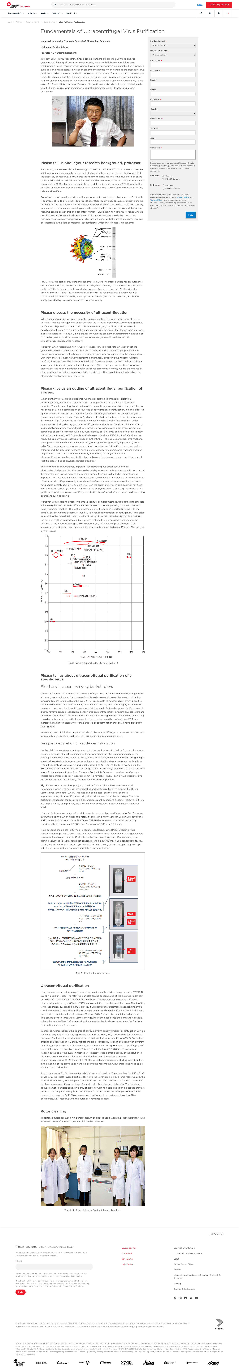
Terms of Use (156, 200)
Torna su (218, 1234)
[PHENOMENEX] (191, 1363)
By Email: (155, 176)
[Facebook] (175, 1298)
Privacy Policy (183, 197)
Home (9, 22)
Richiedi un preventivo (219, 5)
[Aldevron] (62, 1363)
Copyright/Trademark (184, 1248)
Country (154, 109)
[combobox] (113, 4)
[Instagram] (180, 1298)
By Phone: (155, 185)
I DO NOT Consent (172, 179)
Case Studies (49, 22)
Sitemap (177, 1283)
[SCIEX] (213, 1363)
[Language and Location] (227, 13)
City (153, 138)
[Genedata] (84, 1363)
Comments (156, 148)
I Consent (168, 176)
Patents (177, 1270)
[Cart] (209, 13)
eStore (199, 5)
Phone (153, 90)
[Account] (219, 13)
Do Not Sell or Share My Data (188, 1253)
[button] (55, 4)
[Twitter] (190, 1298)
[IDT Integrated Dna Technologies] (127, 1363)
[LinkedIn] (185, 1298)
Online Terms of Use (183, 1264)
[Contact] (200, 13)
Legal (176, 1259)
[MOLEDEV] (170, 1363)
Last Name (156, 70)
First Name (156, 60)
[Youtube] (196, 1298)
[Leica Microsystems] (148, 1363)
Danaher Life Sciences (184, 1289)
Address (154, 128)
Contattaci (127, 1253)
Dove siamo (127, 1259)
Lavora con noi (129, 1248)
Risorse (19, 22)
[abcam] (41, 1363)
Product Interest (158, 41)
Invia (190, 215)
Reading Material (33, 22)
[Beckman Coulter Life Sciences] (18, 5)
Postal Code (156, 119)
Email (153, 80)
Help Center (127, 1264)
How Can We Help (159, 51)
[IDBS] (105, 1363)
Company (155, 99)
